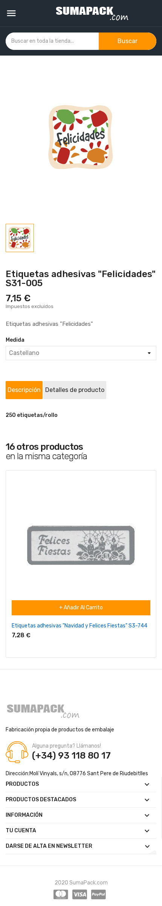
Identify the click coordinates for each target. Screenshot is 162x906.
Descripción (24, 389)
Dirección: (17, 773)
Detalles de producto (74, 389)
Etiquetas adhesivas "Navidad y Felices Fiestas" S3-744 (79, 626)
